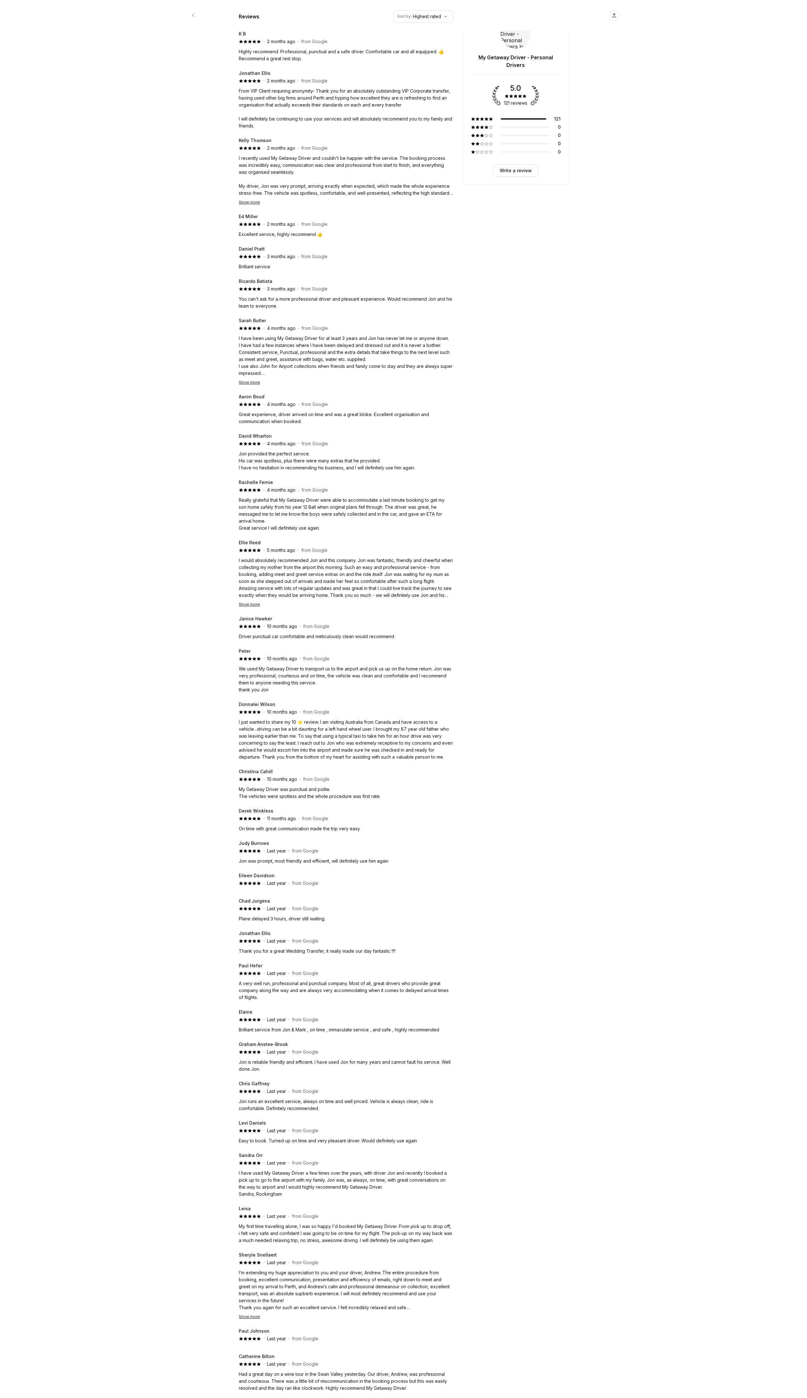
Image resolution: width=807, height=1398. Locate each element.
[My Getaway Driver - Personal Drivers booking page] (193, 15)
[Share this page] (614, 15)
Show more (249, 202)
